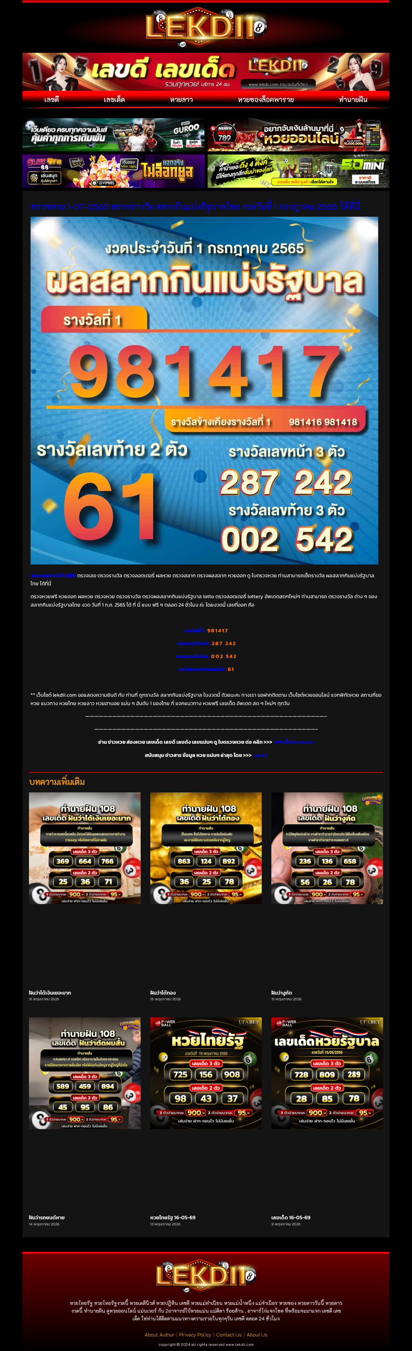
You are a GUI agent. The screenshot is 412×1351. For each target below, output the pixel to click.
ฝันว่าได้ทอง (163, 993)
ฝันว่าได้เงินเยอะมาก (50, 993)
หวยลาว (181, 99)
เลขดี (51, 99)
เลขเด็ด (114, 99)
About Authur (159, 1334)
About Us (257, 1334)
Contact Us (229, 1334)
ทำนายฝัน (353, 99)
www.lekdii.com (240, 1344)
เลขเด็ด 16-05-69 (290, 1217)
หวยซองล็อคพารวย (266, 99)
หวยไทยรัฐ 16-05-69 (172, 1217)
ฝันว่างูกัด (281, 993)
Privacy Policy (195, 1334)
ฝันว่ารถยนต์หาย (47, 1217)
